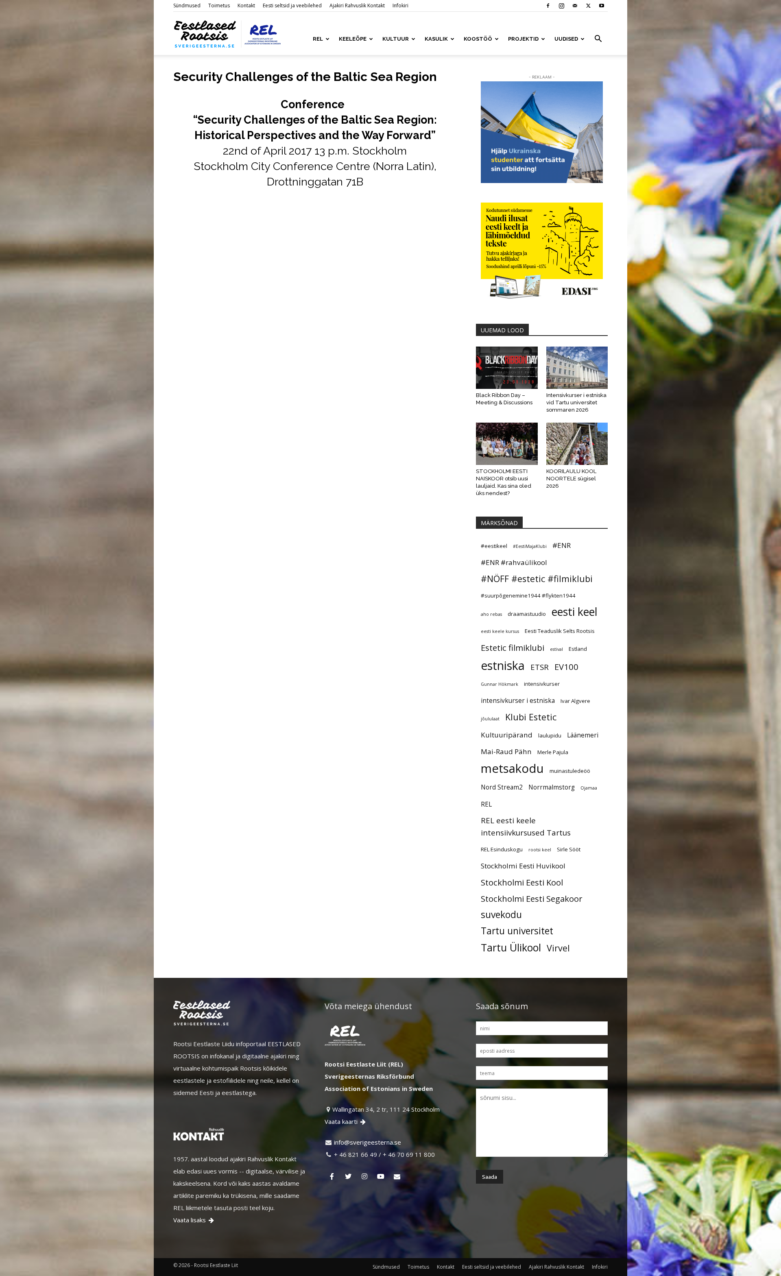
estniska (503, 665)
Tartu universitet (517, 931)
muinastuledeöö (570, 770)
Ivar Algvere (575, 701)
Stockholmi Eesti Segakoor (531, 898)
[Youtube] (602, 5)
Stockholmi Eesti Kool (522, 882)
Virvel (558, 948)
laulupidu (549, 735)
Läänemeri (582, 735)
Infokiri (400, 5)
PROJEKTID (523, 39)
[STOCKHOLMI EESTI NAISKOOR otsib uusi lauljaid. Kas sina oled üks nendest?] (507, 444)
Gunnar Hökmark (499, 684)
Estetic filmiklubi (512, 647)
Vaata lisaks (193, 1220)
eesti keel (575, 612)
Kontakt (246, 5)
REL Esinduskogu (502, 849)
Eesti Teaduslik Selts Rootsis (560, 631)
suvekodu (501, 915)
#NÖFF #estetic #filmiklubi (537, 579)
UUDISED (566, 39)
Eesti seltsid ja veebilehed (292, 5)
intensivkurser (542, 683)
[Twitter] (588, 5)
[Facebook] (548, 5)
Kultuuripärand (506, 734)
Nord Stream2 (502, 787)
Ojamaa (588, 788)
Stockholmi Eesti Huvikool (523, 865)
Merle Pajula (552, 752)
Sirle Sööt (568, 849)
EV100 (566, 666)
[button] (598, 39)
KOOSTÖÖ (478, 39)
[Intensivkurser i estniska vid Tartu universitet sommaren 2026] (577, 368)
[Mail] (575, 5)
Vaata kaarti (345, 1121)
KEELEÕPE (353, 39)
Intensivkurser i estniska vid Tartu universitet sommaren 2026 (576, 402)
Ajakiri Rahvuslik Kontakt (357, 5)
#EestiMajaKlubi (530, 546)
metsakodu (512, 768)
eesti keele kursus (500, 631)
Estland (578, 648)
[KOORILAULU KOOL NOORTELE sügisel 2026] (577, 444)
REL (318, 39)
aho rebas (491, 614)
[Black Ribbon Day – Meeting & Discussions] (507, 368)
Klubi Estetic (530, 717)
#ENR (561, 545)
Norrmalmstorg (551, 787)
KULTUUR (395, 39)
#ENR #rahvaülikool (514, 562)
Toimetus (219, 5)
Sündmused (187, 5)
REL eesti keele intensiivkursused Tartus (526, 826)
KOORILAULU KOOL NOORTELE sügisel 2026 (571, 478)
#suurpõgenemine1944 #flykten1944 (528, 595)
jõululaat (490, 719)
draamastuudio (527, 613)
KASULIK (436, 39)
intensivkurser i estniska (518, 700)
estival (556, 649)
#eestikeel (494, 546)
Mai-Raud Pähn (506, 751)
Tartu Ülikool (511, 947)
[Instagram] (561, 5)
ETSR (539, 667)
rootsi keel (539, 850)
